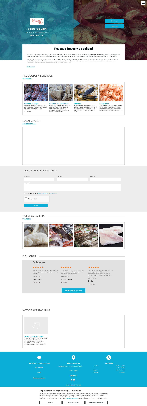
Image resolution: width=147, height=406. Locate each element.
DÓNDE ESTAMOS (28, 124)
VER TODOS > (27, 79)
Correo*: (59, 176)
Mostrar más (31, 67)
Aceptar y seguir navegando (96, 402)
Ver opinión (36, 282)
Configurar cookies (73, 402)
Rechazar (50, 402)
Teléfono (92, 176)
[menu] (143, 3)
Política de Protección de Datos (47, 193)
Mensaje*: (27, 183)
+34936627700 (37, 35)
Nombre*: (27, 176)
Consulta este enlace (72, 398)
